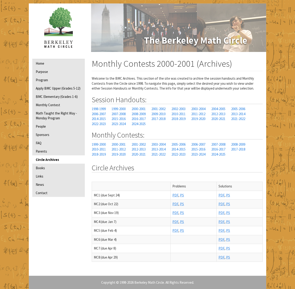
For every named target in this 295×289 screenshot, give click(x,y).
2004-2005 (218, 109)
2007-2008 (119, 114)
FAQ (38, 143)
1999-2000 (119, 109)
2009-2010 (158, 114)
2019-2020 (198, 119)
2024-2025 (139, 124)
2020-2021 (218, 119)
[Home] (58, 27)
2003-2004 (198, 109)
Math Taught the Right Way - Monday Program (56, 115)
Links (39, 176)
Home (40, 63)
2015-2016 (119, 119)
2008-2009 (139, 114)
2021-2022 (238, 119)
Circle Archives (47, 159)
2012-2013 (218, 114)
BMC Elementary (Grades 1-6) (57, 96)
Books (40, 168)
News (40, 184)
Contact (41, 193)
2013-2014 (238, 114)
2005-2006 (238, 109)
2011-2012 (198, 114)
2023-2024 (119, 124)
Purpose (42, 71)
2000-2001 (139, 109)
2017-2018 (158, 119)
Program (42, 80)
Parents (41, 151)
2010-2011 (178, 114)
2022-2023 (99, 124)
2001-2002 (158, 109)
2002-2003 (178, 109)
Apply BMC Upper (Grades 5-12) (58, 88)
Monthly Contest (48, 105)
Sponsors (42, 134)
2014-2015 (99, 119)
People (41, 126)
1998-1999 (99, 109)
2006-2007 (99, 114)
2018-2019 (178, 119)
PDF (175, 195)
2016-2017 (139, 119)
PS (182, 195)
